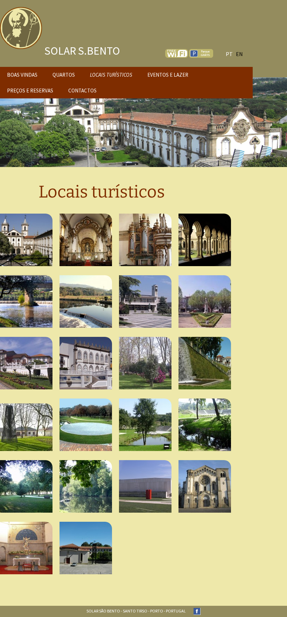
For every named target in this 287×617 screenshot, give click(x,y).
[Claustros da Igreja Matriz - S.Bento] (204, 240)
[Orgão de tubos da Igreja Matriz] (145, 240)
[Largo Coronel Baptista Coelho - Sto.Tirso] (26, 363)
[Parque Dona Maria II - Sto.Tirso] (145, 363)
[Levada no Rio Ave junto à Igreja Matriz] (26, 301)
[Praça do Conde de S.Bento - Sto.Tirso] (204, 301)
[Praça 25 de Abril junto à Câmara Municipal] (145, 301)
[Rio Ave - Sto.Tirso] (85, 301)
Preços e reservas (30, 90)
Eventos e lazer (167, 74)
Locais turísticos (111, 74)
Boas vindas (22, 74)
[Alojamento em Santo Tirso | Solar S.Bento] (21, 20)
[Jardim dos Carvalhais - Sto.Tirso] (26, 427)
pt (229, 53)
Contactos (82, 90)
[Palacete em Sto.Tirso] (85, 363)
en (239, 53)
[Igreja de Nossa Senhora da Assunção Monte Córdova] (204, 486)
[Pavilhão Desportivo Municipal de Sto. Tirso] (145, 486)
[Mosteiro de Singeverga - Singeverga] (85, 548)
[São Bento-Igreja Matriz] (26, 240)
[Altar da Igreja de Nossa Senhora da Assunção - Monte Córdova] (26, 548)
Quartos (63, 74)
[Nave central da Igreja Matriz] (85, 240)
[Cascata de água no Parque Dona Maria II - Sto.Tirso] (204, 363)
